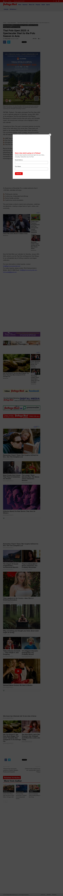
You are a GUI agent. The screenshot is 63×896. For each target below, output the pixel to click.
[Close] (50, 135)
